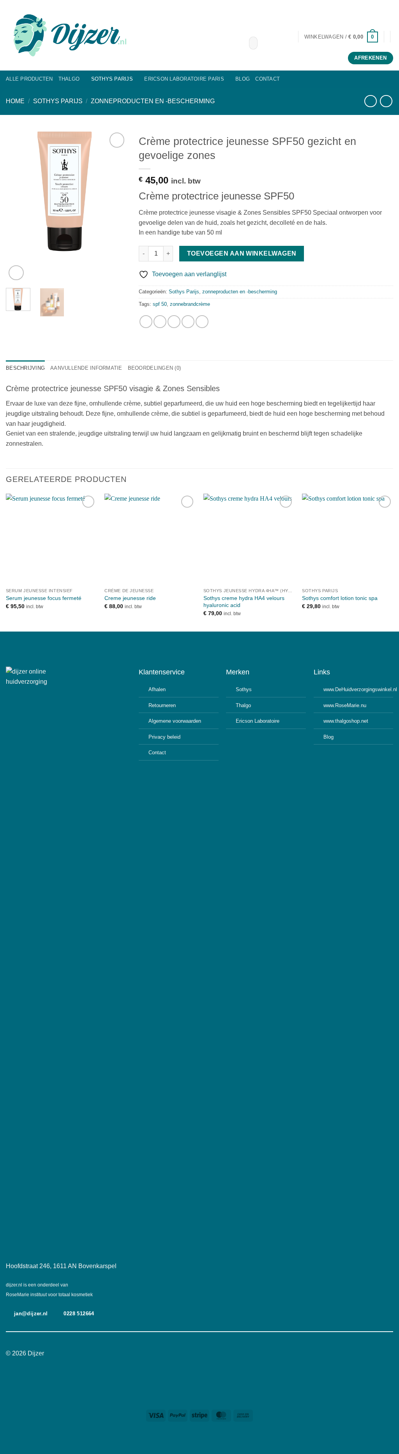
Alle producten (29, 79)
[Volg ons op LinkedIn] (214, 1353)
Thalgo (69, 79)
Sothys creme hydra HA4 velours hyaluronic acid (243, 602)
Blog (242, 79)
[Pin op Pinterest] (188, 321)
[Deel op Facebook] (145, 321)
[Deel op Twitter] (160, 321)
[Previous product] (386, 101)
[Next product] (370, 101)
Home (15, 101)
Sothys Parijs (112, 79)
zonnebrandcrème (190, 304)
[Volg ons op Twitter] (204, 1353)
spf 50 (160, 304)
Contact (267, 79)
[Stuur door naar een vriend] (174, 321)
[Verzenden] (250, 43)
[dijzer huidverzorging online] (121, 35)
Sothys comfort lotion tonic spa (340, 598)
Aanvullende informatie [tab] (86, 368)
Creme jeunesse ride (130, 598)
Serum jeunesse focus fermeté (43, 598)
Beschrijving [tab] (25, 368)
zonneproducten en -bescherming (153, 101)
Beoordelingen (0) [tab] (154, 368)
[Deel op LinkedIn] (202, 321)
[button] (341, 37)
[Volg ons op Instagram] (195, 1353)
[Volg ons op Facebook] (185, 1353)
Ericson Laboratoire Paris (184, 79)
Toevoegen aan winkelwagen (242, 253)
